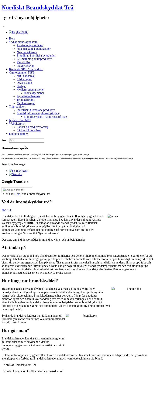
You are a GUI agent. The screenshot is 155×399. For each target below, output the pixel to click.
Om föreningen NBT (21, 72)
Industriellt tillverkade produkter (36, 110)
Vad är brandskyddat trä (23, 41)
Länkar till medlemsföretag (33, 127)
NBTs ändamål (26, 75)
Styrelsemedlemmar (28, 96)
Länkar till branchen (29, 130)
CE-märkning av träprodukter (34, 58)
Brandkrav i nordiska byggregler (36, 55)
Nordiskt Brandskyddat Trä (38, 7)
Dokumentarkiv (18, 133)
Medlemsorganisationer (30, 89)
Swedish (20, 189)
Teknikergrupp (25, 99)
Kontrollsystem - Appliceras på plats (45, 116)
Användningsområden (30, 45)
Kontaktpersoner (34, 93)
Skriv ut (6, 209)
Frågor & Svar (25, 65)
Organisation (24, 82)
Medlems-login (26, 103)
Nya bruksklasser (27, 52)
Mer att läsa (23, 62)
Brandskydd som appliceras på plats (38, 113)
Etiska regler (24, 79)
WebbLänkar (17, 123)
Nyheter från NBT (20, 120)
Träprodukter (17, 106)
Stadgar (21, 86)
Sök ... (5, 140)
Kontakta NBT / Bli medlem (26, 69)
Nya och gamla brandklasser (33, 48)
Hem (12, 38)
